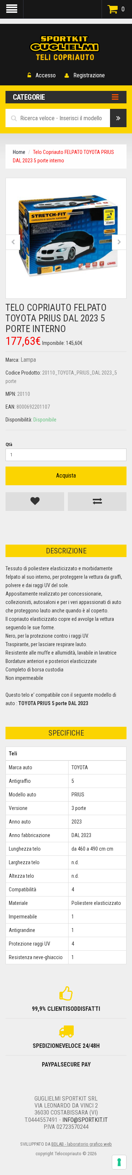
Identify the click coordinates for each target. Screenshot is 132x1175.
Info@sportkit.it (85, 1119)
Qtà (9, 444)
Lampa (28, 359)
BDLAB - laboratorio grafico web (81, 1144)
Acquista (66, 475)
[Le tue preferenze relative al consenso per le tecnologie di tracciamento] (119, 1162)
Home (19, 152)
